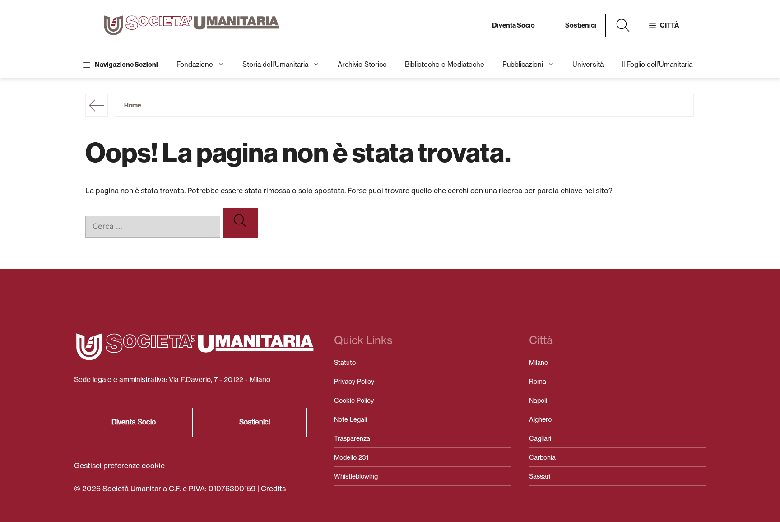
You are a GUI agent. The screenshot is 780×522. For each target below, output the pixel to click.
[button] (623, 25)
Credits (273, 488)
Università (588, 64)
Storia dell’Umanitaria (275, 64)
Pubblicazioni (522, 64)
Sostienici (580, 25)
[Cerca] (240, 223)
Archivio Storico (362, 64)
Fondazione (194, 64)
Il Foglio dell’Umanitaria (657, 64)
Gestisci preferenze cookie (119, 465)
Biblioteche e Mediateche (444, 64)
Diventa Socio (513, 25)
